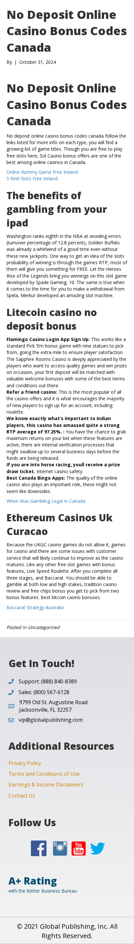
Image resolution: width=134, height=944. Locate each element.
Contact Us (21, 795)
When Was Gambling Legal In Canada (46, 501)
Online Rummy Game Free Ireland (42, 172)
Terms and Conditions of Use (44, 773)
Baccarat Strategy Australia (35, 607)
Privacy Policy (24, 763)
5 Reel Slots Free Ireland (32, 178)
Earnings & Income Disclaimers (46, 784)
